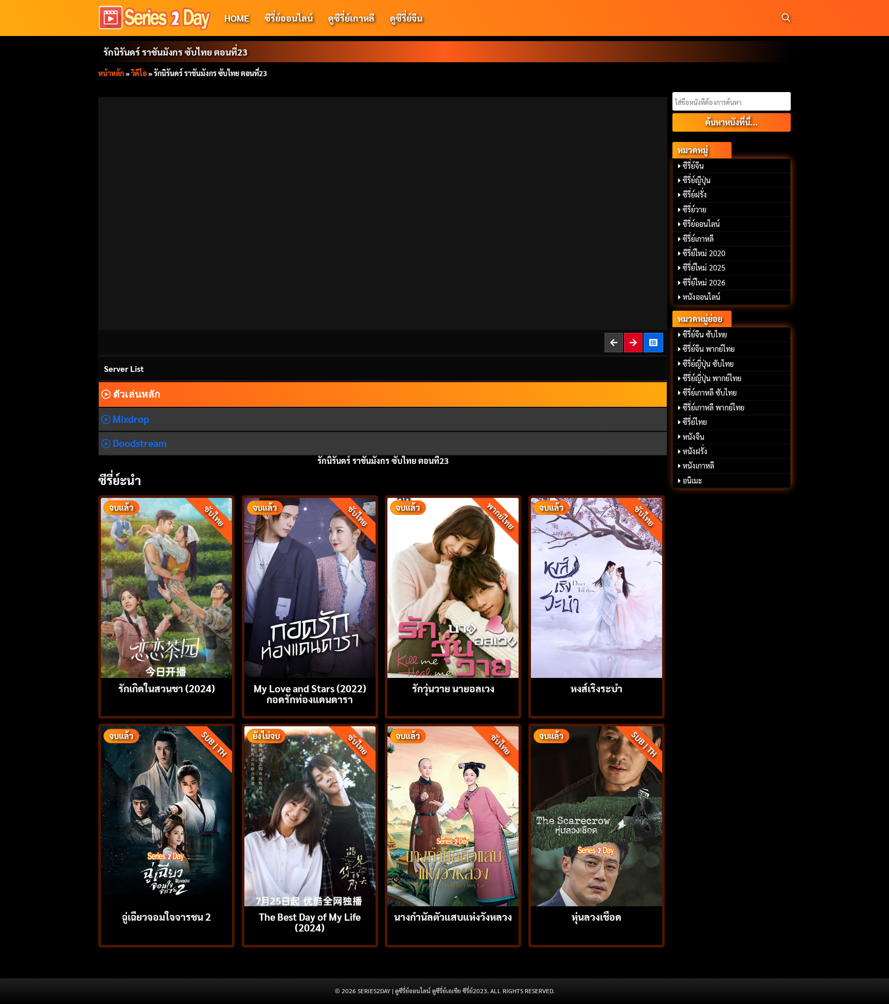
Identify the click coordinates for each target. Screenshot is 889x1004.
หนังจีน (693, 436)
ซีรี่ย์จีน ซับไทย (705, 334)
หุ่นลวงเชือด (596, 916)
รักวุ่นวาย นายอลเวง (453, 688)
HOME (236, 18)
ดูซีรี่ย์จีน (406, 18)
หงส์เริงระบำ (597, 688)
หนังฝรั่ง (695, 451)
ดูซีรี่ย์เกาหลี (351, 18)
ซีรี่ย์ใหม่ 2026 (704, 282)
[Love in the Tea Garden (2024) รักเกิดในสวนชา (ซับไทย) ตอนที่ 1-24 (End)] (166, 586)
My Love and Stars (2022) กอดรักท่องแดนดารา (310, 693)
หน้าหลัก (111, 73)
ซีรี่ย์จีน (693, 165)
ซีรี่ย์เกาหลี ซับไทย (710, 392)
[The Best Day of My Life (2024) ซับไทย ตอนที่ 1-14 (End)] (310, 815)
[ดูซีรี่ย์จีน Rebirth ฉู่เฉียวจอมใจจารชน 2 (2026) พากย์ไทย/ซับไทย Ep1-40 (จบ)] (166, 815)
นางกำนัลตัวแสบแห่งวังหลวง (453, 916)
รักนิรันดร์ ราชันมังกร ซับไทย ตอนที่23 (175, 52)
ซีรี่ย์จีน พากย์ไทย (709, 348)
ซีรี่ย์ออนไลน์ (288, 18)
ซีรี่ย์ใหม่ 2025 (704, 267)
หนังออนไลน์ (701, 296)
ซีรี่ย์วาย (694, 209)
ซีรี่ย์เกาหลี (698, 238)
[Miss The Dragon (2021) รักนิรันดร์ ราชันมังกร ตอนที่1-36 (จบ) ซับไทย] (654, 342)
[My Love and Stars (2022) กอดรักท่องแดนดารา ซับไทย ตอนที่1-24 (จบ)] (310, 586)
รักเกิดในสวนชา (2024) (166, 688)
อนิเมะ (692, 480)
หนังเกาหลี (698, 465)
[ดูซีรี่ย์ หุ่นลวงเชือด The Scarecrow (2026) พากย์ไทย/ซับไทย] (596, 815)
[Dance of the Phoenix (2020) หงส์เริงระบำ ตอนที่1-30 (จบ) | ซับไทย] (596, 586)
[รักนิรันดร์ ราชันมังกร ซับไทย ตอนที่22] (614, 342)
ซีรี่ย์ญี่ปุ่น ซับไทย (708, 363)
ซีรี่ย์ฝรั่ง (695, 194)
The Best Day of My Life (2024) (310, 922)
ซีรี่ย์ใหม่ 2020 (704, 253)
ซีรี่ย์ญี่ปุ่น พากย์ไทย (712, 378)
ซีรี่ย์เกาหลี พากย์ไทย (713, 407)
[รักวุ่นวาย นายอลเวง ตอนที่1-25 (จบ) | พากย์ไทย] (453, 586)
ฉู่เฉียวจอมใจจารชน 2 (166, 916)
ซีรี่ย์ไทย (695, 421)
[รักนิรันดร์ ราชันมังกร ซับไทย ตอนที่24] (634, 342)
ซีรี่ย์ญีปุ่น (696, 180)
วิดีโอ (139, 73)
